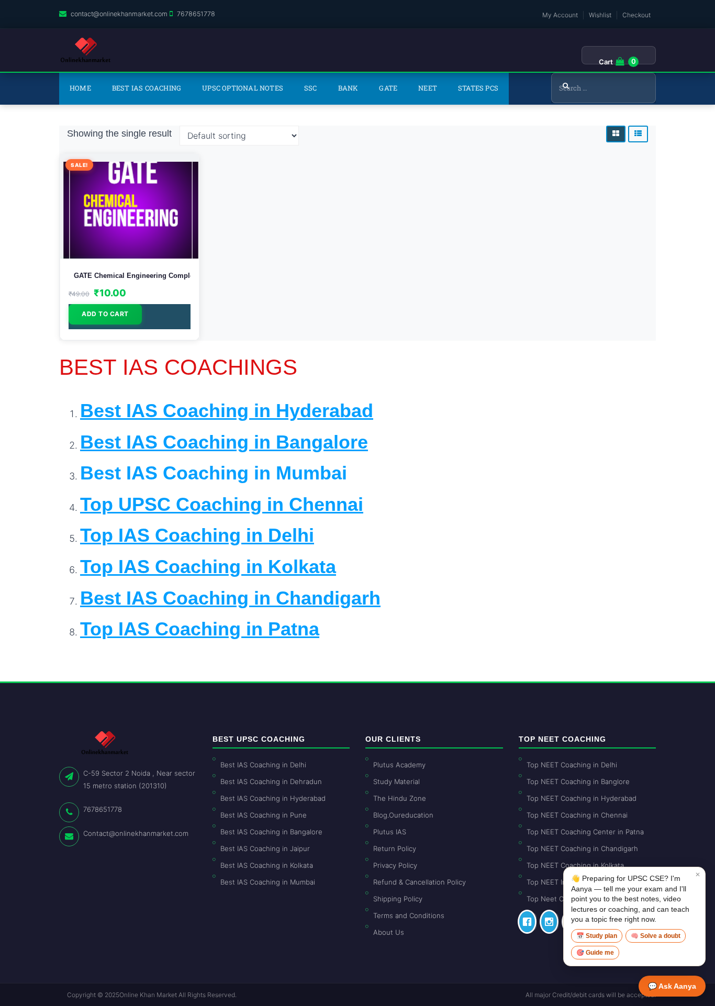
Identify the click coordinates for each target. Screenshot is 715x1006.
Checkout (636, 15)
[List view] (638, 134)
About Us (388, 932)
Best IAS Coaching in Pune (263, 815)
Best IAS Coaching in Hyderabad (273, 798)
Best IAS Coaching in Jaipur (265, 848)
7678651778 (196, 14)
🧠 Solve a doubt (655, 936)
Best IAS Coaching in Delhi (263, 765)
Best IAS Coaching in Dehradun (271, 781)
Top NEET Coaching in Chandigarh (582, 848)
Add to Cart (105, 314)
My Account (560, 15)
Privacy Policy (395, 865)
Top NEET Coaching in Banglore (578, 781)
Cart (606, 62)
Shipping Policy (397, 899)
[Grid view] (615, 134)
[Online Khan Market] (85, 50)
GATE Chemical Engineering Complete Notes (129, 276)
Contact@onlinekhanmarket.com (135, 833)
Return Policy (394, 848)
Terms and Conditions (408, 915)
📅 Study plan (596, 936)
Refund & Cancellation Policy (419, 882)
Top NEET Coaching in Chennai (577, 815)
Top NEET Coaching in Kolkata (575, 865)
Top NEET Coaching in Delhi (572, 765)
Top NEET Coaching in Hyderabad (581, 798)
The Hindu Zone (399, 798)
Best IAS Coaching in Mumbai (213, 473)
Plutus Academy (399, 765)
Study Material (396, 781)
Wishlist (600, 15)
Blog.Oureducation (403, 815)
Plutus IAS (389, 832)
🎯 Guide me (595, 952)
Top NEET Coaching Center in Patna (585, 832)
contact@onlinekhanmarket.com (119, 14)
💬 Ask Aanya (672, 986)
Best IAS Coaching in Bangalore (271, 832)
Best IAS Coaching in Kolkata (266, 865)
